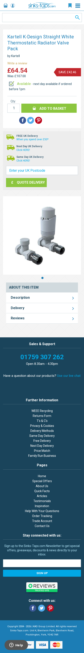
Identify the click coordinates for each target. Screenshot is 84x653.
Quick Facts (42, 491)
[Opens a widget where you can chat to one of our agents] (16, 645)
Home (42, 476)
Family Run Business (42, 455)
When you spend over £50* (32, 139)
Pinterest (50, 608)
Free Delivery (42, 440)
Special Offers (42, 481)
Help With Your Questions (42, 511)
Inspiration (42, 506)
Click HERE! (23, 150)
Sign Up (42, 573)
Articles (42, 496)
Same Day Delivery (42, 436)
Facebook (32, 608)
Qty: (13, 101)
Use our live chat (69, 376)
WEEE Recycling (42, 411)
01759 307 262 (42, 357)
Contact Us (42, 526)
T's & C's (42, 421)
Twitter (41, 608)
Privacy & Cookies (42, 426)
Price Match (42, 450)
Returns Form (42, 416)
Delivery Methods (42, 431)
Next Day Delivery (42, 445)
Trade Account (42, 521)
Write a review (17, 63)
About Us (42, 486)
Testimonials (42, 501)
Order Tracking (42, 516)
